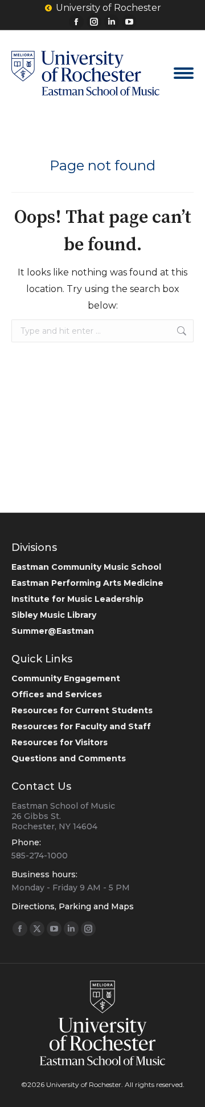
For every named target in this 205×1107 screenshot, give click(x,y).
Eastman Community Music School (86, 567)
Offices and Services (56, 694)
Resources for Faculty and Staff (81, 726)
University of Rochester (108, 7)
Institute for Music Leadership (77, 599)
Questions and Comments (68, 758)
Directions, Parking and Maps (72, 906)
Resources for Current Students (82, 710)
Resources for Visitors (59, 742)
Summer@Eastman (52, 631)
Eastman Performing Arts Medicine (87, 583)
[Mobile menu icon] (184, 73)
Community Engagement (65, 678)
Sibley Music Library (53, 615)
